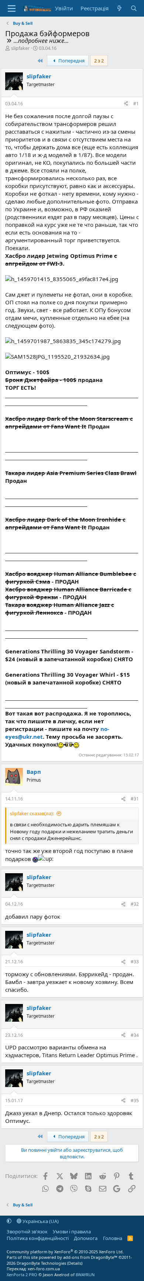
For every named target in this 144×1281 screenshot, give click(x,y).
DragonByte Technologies (41, 1263)
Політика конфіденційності (38, 1238)
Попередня (71, 60)
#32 (135, 904)
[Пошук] (134, 8)
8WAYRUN (85, 1274)
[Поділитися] (126, 104)
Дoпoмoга (85, 1238)
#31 (135, 799)
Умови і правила (72, 1231)
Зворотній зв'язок (27, 1231)
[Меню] (11, 8)
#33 (135, 962)
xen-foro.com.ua (44, 1268)
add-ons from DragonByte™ (90, 1257)
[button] (9, 1221)
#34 (135, 1035)
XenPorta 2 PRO (22, 1274)
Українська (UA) (40, 1221)
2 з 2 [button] (99, 60)
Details (74, 1263)
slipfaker (20, 48)
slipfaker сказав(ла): (32, 813)
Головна (112, 1238)
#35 (135, 1100)
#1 (136, 103)
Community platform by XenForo (65, 1251)
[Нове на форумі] (119, 8)
